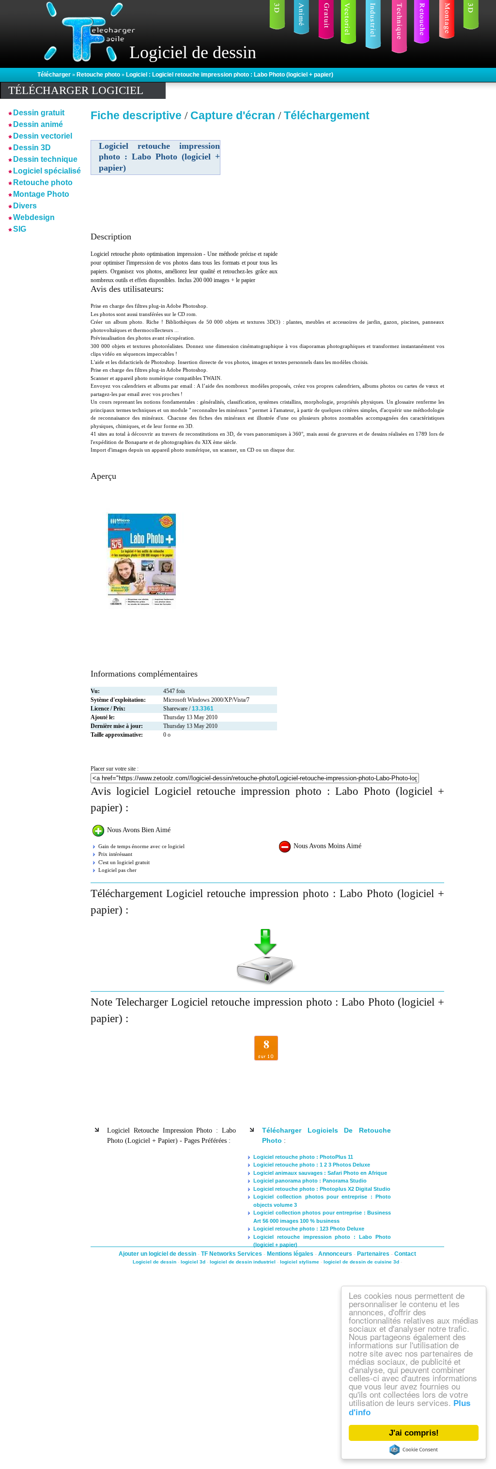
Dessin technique (45, 159)
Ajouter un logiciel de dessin (158, 1253)
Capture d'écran (234, 115)
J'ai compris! (414, 1432)
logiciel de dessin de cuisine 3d (361, 1261)
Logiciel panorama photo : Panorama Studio (310, 1181)
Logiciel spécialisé (47, 171)
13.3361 (203, 708)
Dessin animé (38, 124)
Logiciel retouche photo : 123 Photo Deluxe (308, 1229)
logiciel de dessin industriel (243, 1261)
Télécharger (54, 74)
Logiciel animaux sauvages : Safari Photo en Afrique (320, 1173)
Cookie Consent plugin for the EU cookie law (413, 1449)
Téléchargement (327, 115)
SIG (19, 229)
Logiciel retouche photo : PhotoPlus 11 (303, 1157)
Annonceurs (336, 1253)
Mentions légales (291, 1253)
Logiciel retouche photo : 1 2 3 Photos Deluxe (311, 1165)
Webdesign (34, 217)
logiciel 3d (193, 1261)
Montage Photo (41, 194)
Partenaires (374, 1253)
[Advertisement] (361, 193)
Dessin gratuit (38, 113)
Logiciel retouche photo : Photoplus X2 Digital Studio (321, 1189)
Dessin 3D (32, 147)
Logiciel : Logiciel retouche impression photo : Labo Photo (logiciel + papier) (229, 74)
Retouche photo (99, 74)
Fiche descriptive (136, 115)
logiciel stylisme (299, 1261)
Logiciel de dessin (154, 1261)
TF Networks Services (232, 1253)
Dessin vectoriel (42, 136)
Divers (25, 206)
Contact (405, 1253)
